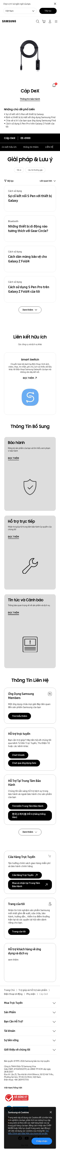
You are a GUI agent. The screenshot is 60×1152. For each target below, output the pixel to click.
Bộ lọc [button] (10, 180)
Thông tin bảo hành (30, 99)
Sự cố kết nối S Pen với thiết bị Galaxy (25, 114)
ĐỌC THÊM (28, 378)
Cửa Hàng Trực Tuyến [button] (23, 875)
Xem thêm (27, 832)
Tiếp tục (48, 10)
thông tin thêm (31, 147)
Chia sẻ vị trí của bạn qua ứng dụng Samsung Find (31, 120)
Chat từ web (18, 755)
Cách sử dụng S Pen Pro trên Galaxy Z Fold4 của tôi (30, 125)
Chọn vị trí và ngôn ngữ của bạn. (17, 4)
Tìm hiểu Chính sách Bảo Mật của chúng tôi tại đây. (28, 1132)
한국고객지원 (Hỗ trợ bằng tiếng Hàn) (28, 815)
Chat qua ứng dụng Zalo (24, 763)
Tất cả (19, 170)
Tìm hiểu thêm (19, 716)
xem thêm (13, 959)
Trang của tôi (19, 931)
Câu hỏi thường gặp (35, 170)
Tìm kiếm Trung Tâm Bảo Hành (27, 806)
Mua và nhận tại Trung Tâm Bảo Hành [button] (26, 884)
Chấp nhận (41, 1141)
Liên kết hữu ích (8, 147)
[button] (30, 198)
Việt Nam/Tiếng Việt (13, 1087)
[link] (54, 85)
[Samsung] (8, 21)
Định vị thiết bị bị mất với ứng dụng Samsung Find (30, 117)
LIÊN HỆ (49, 147)
